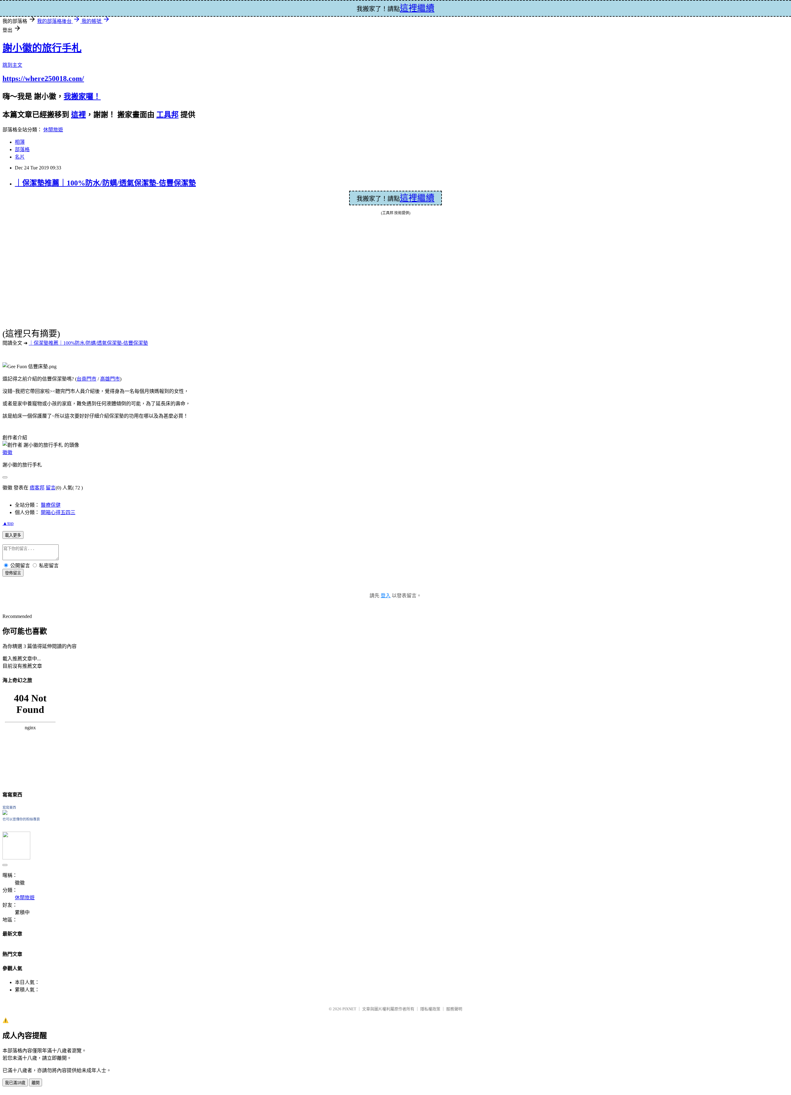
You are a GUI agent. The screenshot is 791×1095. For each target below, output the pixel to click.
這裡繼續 (417, 198)
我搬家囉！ (82, 96)
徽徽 (7, 452)
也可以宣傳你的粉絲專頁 (21, 819)
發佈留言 (13, 573)
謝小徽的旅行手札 (42, 47)
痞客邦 (37, 487)
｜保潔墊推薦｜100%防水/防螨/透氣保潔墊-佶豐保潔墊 (105, 183)
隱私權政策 (430, 1009)
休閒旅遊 (53, 129)
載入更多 (13, 535)
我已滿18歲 (15, 1082)
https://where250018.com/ (43, 79)
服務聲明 (454, 1009)
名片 (20, 157)
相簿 (20, 142)
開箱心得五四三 (58, 512)
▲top (8, 523)
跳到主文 (12, 65)
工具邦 (167, 115)
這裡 (78, 115)
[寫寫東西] (4, 813)
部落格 (22, 149)
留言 (51, 487)
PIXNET (349, 1009)
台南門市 (86, 378)
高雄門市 (110, 378)
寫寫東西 (9, 807)
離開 (36, 1082)
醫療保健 (51, 505)
